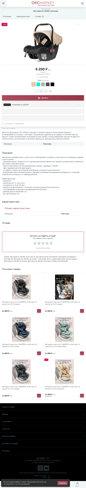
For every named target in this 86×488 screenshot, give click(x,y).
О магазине (6, 421)
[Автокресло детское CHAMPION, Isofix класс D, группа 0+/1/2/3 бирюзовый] (64, 329)
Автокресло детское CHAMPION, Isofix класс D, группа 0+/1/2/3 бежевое (62, 388)
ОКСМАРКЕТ (40, 458)
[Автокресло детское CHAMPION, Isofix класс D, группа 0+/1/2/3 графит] (21, 371)
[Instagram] (40, 468)
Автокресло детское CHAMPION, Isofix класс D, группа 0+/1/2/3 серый (62, 303)
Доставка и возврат (10, 443)
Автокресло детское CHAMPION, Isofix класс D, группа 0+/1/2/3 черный (19, 303)
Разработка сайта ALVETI (40, 476)
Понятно (62, 483)
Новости (5, 429)
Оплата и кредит (9, 436)
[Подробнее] (39, 311)
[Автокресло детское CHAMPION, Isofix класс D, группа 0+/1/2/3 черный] (21, 287)
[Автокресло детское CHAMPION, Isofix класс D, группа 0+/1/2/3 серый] (64, 287)
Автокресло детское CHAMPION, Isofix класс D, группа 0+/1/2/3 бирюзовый (62, 345)
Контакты (6, 451)
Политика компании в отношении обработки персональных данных (43, 473)
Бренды (5, 414)
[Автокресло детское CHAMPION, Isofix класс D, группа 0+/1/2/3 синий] (21, 329)
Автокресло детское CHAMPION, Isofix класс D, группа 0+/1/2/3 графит (19, 388)
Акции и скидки (8, 407)
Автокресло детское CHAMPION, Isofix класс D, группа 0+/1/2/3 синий (19, 345)
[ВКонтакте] (46, 468)
